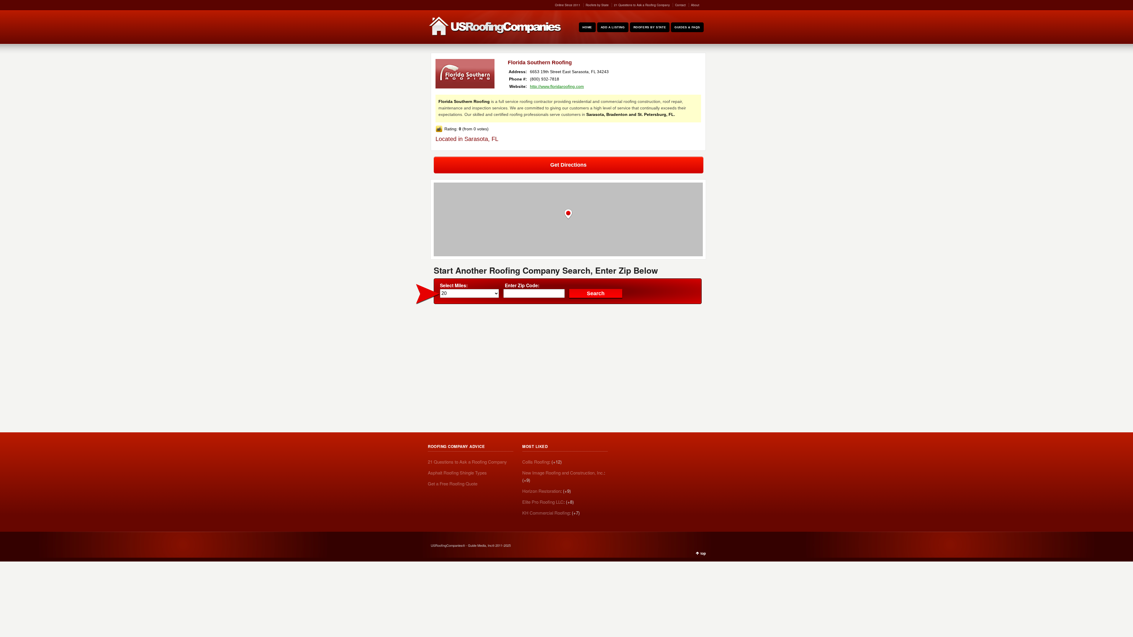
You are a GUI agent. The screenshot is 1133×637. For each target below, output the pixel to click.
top (703, 553)
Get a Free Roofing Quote (452, 483)
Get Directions (568, 165)
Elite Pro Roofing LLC (543, 502)
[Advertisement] (568, 351)
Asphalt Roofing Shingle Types (457, 472)
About (695, 5)
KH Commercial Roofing (545, 513)
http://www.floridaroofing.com (557, 86)
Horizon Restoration (541, 491)
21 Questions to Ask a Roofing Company (642, 5)
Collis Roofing (535, 462)
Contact (680, 5)
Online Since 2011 (567, 5)
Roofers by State (597, 5)
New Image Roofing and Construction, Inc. (563, 472)
